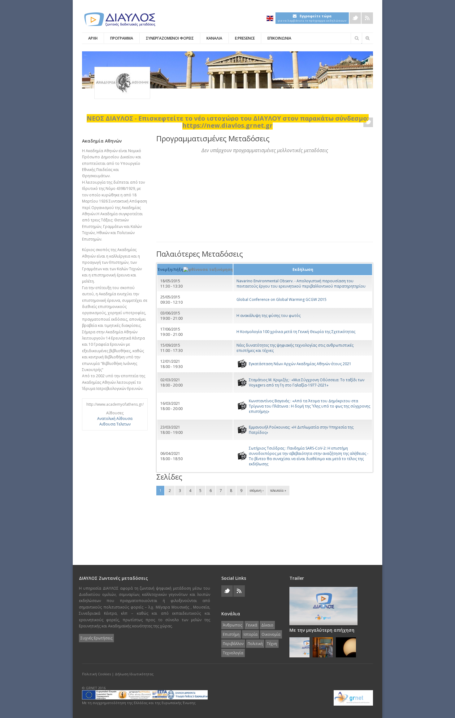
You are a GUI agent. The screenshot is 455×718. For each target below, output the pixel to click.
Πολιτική (255, 643)
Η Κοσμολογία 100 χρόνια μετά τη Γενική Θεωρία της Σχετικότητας (295, 331)
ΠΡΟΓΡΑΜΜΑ (121, 38)
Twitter (355, 18)
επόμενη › (256, 490)
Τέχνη (272, 643)
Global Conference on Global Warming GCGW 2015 (281, 299)
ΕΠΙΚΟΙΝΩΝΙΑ (279, 38)
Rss (367, 18)
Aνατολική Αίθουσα (114, 418)
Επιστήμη (231, 634)
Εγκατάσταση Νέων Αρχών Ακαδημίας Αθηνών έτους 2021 (300, 363)
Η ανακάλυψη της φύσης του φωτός (268, 315)
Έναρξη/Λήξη (170, 269)
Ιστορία (251, 634)
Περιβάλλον (233, 643)
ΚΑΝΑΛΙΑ (214, 38)
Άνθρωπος (232, 625)
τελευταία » (278, 490)
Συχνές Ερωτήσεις (96, 638)
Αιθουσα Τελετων (115, 424)
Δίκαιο (267, 625)
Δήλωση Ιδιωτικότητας (134, 674)
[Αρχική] (119, 19)
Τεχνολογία (233, 653)
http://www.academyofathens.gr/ (115, 404)
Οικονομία (271, 634)
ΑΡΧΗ (93, 38)
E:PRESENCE (245, 38)
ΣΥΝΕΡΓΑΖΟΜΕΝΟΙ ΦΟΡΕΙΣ (170, 38)
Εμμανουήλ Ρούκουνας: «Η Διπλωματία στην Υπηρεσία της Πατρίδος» (301, 430)
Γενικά (251, 625)
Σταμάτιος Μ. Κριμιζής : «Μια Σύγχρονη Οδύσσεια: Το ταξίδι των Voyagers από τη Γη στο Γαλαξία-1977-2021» (306, 382)
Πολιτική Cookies (96, 674)
